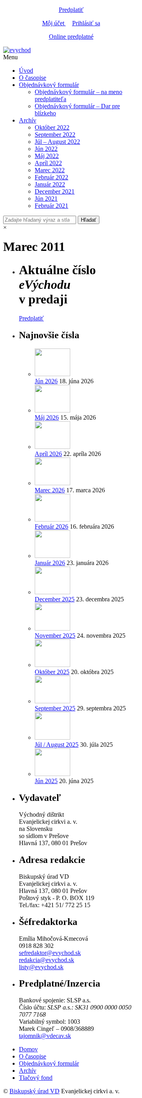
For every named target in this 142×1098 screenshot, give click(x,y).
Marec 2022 (50, 170)
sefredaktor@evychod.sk (50, 952)
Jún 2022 (46, 148)
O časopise (32, 77)
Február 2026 (51, 526)
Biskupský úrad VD (34, 1091)
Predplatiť (71, 9)
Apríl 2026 (48, 453)
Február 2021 (51, 205)
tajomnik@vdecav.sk (45, 1035)
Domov (28, 1049)
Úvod (26, 70)
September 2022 (55, 134)
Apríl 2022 (48, 163)
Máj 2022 (47, 156)
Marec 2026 (50, 490)
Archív (27, 120)
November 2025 (55, 635)
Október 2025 (52, 672)
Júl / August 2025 (56, 744)
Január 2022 (50, 184)
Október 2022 (52, 127)
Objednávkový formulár (49, 84)
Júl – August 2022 (57, 141)
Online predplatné (71, 36)
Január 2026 (50, 562)
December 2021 (55, 191)
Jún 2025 (46, 781)
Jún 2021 (46, 198)
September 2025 (55, 708)
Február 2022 (51, 177)
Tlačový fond (35, 1077)
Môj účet (54, 23)
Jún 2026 (46, 381)
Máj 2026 (47, 417)
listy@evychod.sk (41, 967)
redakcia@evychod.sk (46, 960)
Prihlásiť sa (86, 23)
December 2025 (55, 599)
